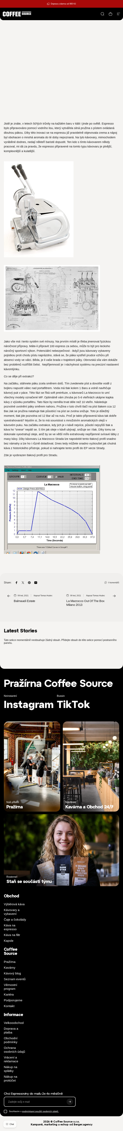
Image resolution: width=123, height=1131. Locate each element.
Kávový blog (12, 973)
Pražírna (10, 962)
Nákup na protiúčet (10, 1078)
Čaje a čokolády (15, 919)
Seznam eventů (15, 979)
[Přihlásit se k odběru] (70, 1101)
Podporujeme (13, 1000)
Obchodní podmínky (10, 1040)
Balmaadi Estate (24, 601)
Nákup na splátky (10, 1069)
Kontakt (9, 1006)
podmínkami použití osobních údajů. (40, 1111)
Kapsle (8, 940)
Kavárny (9, 967)
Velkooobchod (14, 1023)
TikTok (73, 704)
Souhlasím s (34, 1111)
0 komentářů (113, 583)
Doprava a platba (11, 1030)
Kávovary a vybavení (12, 911)
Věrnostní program (10, 986)
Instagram (29, 704)
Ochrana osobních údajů (14, 1049)
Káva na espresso (10, 927)
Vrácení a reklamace (11, 1059)
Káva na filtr (12, 935)
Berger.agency (83, 1124)
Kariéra (9, 994)
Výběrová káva (14, 904)
